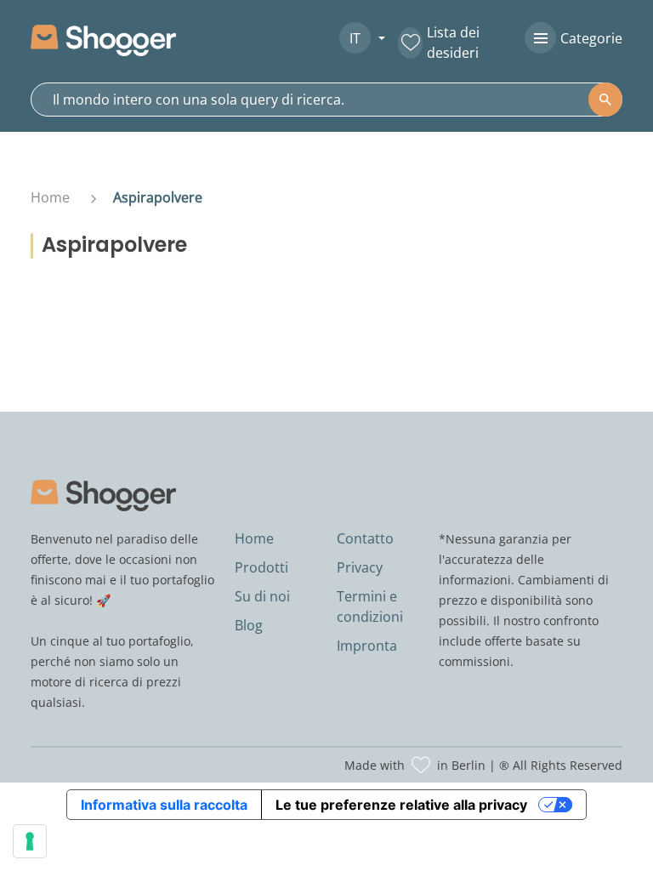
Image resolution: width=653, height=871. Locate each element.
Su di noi (262, 596)
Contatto (365, 538)
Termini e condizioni (370, 606)
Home (50, 197)
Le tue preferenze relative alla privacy (401, 804)
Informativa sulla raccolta (164, 804)
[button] (355, 37)
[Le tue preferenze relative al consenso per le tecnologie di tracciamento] (30, 841)
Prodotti (261, 567)
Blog (249, 625)
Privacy (360, 567)
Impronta (367, 645)
